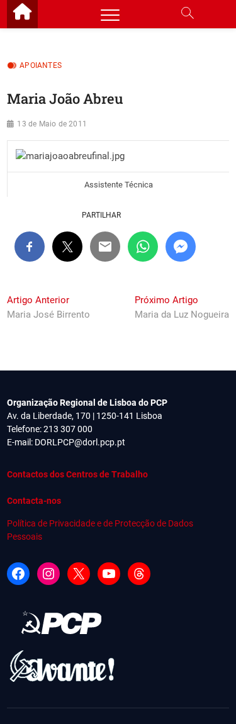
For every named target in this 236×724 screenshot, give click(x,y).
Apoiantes (41, 65)
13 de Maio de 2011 (52, 124)
